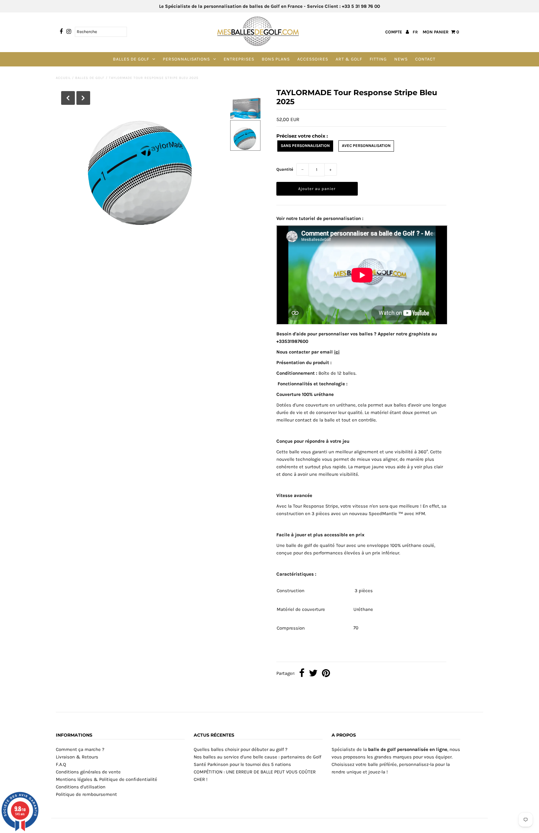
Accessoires (312, 59)
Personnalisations (186, 59)
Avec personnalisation (366, 145)
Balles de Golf (131, 59)
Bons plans (276, 59)
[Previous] (68, 98)
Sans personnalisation (305, 145)
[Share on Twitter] (313, 673)
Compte (394, 32)
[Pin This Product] (326, 673)
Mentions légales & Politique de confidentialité (106, 779)
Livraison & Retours (77, 757)
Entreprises (239, 59)
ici (337, 352)
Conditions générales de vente (88, 772)
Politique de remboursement (86, 794)
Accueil (63, 78)
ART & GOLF (349, 59)
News (401, 59)
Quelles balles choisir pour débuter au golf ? (240, 749)
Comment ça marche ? (80, 749)
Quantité (284, 169)
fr (415, 32)
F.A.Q (61, 764)
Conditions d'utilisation (80, 787)
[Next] (83, 98)
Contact (425, 59)
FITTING (378, 59)
